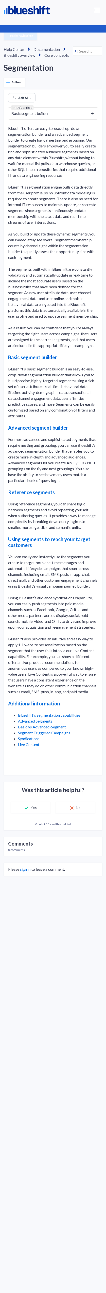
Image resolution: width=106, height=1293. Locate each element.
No (78, 807)
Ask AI (23, 98)
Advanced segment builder (38, 428)
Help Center (14, 49)
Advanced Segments (35, 721)
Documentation (47, 49)
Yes (33, 807)
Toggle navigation (20, 35)
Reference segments (31, 492)
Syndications (28, 738)
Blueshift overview (19, 55)
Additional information (34, 703)
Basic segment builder (32, 357)
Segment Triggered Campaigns (44, 732)
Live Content (28, 744)
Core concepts (56, 55)
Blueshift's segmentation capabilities (49, 715)
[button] (97, 10)
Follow (16, 82)
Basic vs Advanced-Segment (42, 727)
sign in (25, 869)
